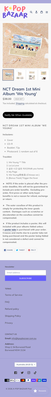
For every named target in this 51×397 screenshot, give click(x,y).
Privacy (9, 322)
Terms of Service (13, 295)
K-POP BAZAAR (20, 389)
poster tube (10, 229)
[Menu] (46, 12)
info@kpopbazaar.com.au (24, 338)
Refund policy (12, 308)
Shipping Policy (13, 315)
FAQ (7, 302)
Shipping (20, 103)
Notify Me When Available (18, 115)
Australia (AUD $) (24, 364)
